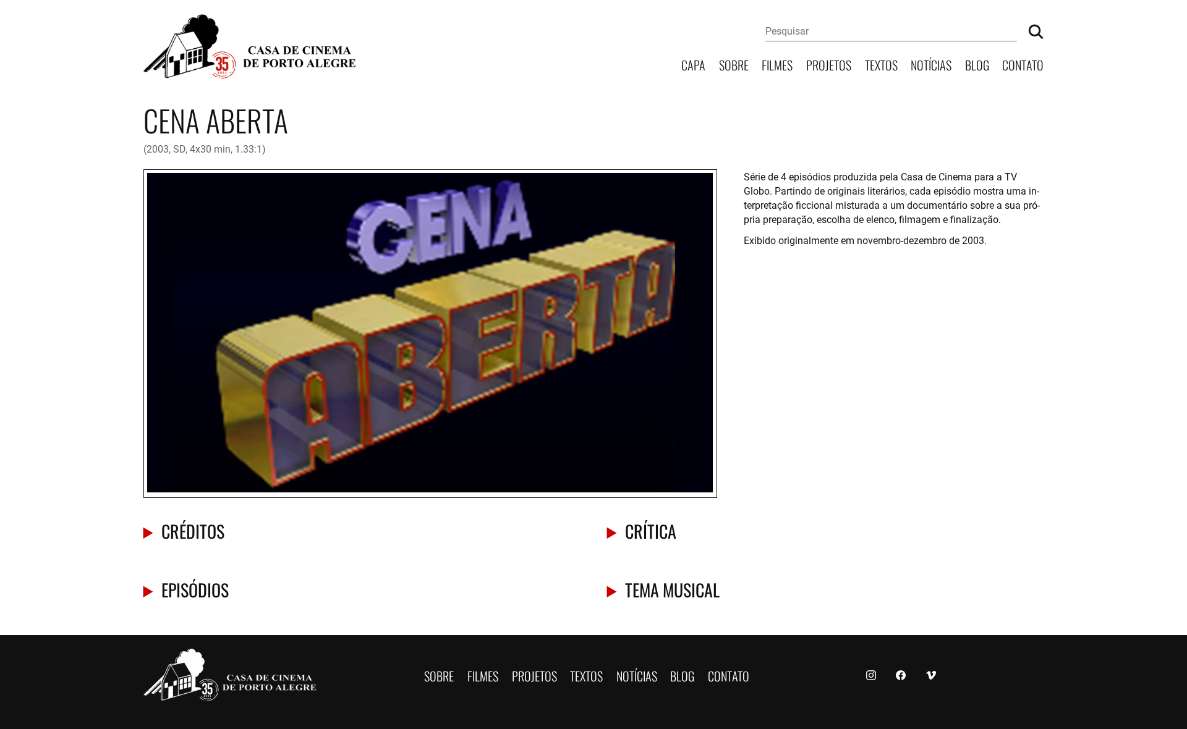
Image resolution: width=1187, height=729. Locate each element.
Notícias (931, 64)
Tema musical (672, 589)
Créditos (192, 530)
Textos (881, 64)
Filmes (777, 64)
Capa (693, 64)
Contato (1023, 64)
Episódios (195, 589)
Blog (977, 64)
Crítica (650, 530)
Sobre (734, 64)
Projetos (828, 64)
